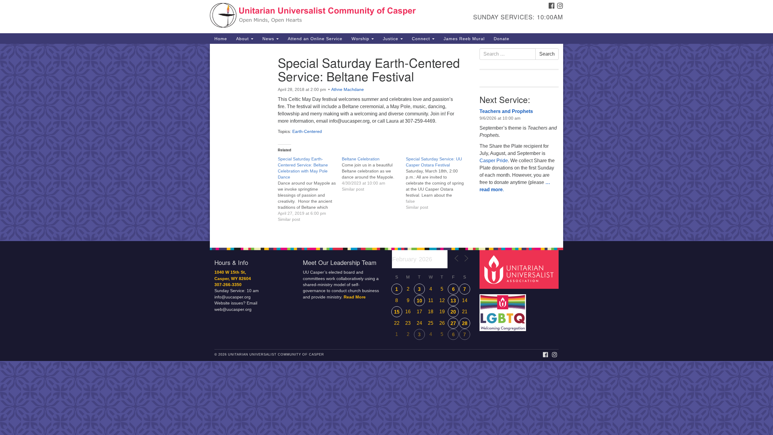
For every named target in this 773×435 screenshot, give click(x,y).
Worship (361, 38)
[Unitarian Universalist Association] (520, 269)
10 (419, 300)
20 (453, 311)
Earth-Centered (307, 131)
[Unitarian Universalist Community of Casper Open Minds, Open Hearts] (313, 16)
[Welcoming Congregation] (504, 310)
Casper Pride (494, 160)
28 (464, 323)
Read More (355, 297)
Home (220, 38)
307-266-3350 (228, 284)
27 (453, 323)
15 (396, 311)
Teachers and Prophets (506, 111)
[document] (386, 142)
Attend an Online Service (315, 38)
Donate (501, 38)
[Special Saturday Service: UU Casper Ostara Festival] (438, 183)
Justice (391, 38)
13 (453, 300)
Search (547, 53)
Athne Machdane (347, 89)
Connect (421, 38)
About (243, 38)
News (269, 38)
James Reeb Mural (464, 38)
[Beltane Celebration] (374, 174)
